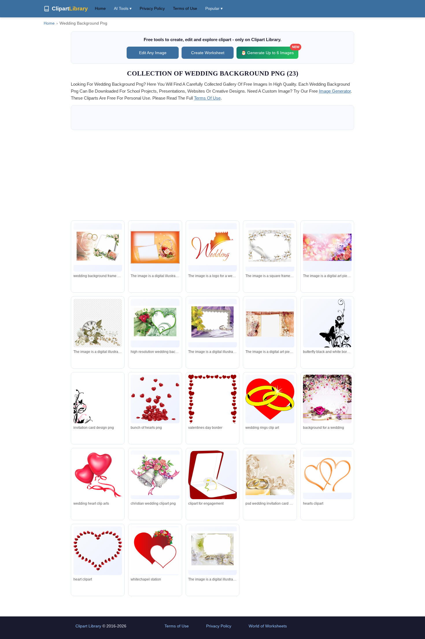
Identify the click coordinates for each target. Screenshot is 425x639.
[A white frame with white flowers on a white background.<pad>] (269, 247)
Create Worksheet (207, 52)
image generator (335, 91)
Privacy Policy (152, 8)
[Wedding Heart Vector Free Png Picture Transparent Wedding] (155, 550)
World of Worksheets (268, 626)
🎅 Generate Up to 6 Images (269, 51)
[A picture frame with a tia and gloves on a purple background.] (212, 323)
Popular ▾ (214, 8)
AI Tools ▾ (123, 8)
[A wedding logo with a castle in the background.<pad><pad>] (212, 247)
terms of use (207, 98)
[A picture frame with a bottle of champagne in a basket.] (155, 247)
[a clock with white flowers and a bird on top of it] (97, 323)
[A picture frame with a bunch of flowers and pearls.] (269, 323)
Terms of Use (185, 8)
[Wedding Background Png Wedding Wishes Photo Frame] (97, 247)
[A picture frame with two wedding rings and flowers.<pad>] (212, 550)
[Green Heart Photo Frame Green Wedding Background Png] (155, 323)
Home (100, 8)
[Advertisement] (212, 175)
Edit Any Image (153, 52)
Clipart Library (88, 626)
